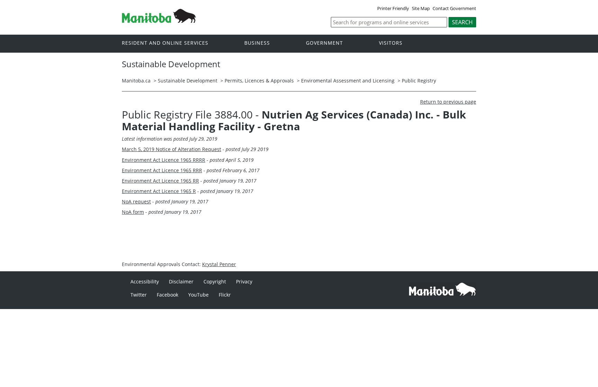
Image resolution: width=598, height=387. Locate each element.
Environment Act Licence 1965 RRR (162, 170)
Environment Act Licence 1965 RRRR (163, 160)
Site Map (421, 8)
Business (257, 43)
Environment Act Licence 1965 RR (160, 180)
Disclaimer (181, 281)
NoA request (136, 201)
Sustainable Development (187, 80)
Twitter (138, 294)
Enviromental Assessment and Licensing (348, 80)
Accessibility (144, 281)
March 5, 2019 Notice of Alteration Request (171, 149)
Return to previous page (448, 101)
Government (324, 43)
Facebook (167, 294)
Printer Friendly (393, 8)
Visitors (390, 43)
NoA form (133, 212)
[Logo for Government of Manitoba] (159, 21)
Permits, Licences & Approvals (259, 80)
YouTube (198, 294)
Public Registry (419, 80)
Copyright (214, 281)
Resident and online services (165, 43)
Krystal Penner (219, 264)
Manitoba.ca (136, 80)
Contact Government (454, 8)
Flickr (225, 294)
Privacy (244, 281)
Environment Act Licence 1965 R (159, 191)
